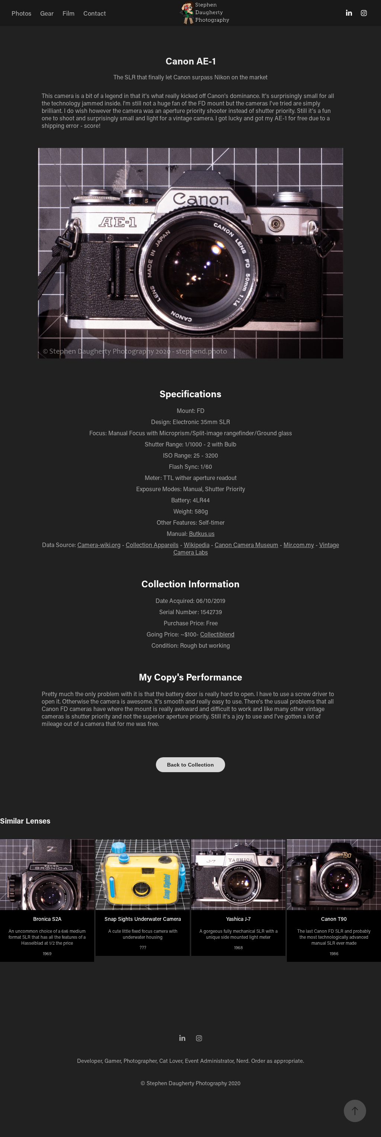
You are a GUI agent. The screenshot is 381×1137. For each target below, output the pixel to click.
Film (68, 13)
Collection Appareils (152, 545)
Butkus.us (202, 533)
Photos (21, 13)
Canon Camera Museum (246, 545)
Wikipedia (196, 545)
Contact (94, 13)
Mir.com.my (299, 545)
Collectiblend (217, 634)
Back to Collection (190, 765)
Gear (47, 13)
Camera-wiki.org (99, 545)
